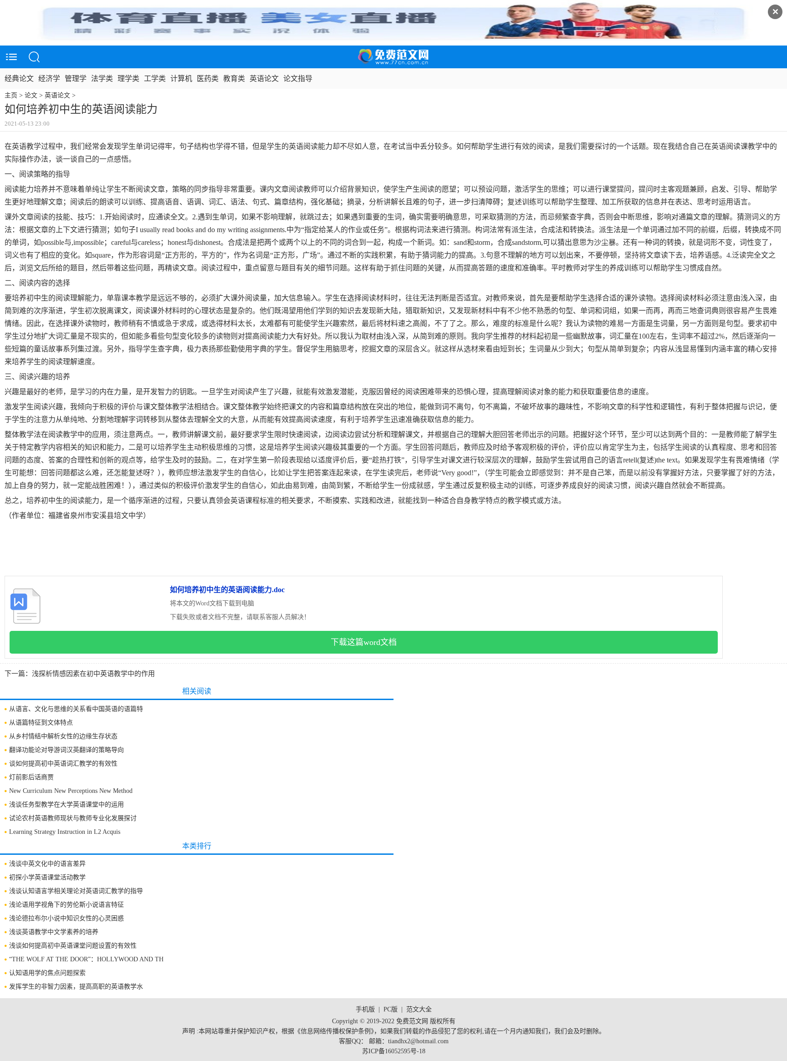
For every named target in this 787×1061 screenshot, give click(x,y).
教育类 (234, 78)
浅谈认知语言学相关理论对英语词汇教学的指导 (76, 891)
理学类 (128, 78)
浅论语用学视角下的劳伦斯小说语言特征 (66, 904)
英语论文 (264, 78)
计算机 (181, 78)
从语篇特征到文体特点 (41, 722)
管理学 (76, 78)
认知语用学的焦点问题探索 (47, 973)
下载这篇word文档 (364, 642)
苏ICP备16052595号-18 (393, 1051)
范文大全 (419, 1009)
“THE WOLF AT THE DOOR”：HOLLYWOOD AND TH (86, 959)
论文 (31, 95)
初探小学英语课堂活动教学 (47, 877)
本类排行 (196, 846)
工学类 (155, 78)
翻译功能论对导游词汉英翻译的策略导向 (66, 749)
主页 (11, 95)
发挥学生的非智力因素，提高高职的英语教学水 (76, 986)
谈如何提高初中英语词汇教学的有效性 (63, 763)
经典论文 (19, 78)
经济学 (49, 78)
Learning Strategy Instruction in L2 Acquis (64, 831)
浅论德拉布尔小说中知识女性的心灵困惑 (66, 918)
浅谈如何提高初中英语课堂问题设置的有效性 (73, 945)
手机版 (365, 1009)
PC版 (390, 1009)
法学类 (102, 78)
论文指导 (297, 78)
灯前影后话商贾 (31, 777)
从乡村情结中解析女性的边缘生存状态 (63, 736)
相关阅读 (196, 691)
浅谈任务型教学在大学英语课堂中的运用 (66, 804)
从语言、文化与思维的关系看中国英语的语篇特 (76, 709)
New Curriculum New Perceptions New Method (71, 790)
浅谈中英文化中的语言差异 (47, 863)
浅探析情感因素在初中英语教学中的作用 (93, 673)
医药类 (208, 78)
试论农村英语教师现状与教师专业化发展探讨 (73, 818)
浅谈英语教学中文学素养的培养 (53, 932)
